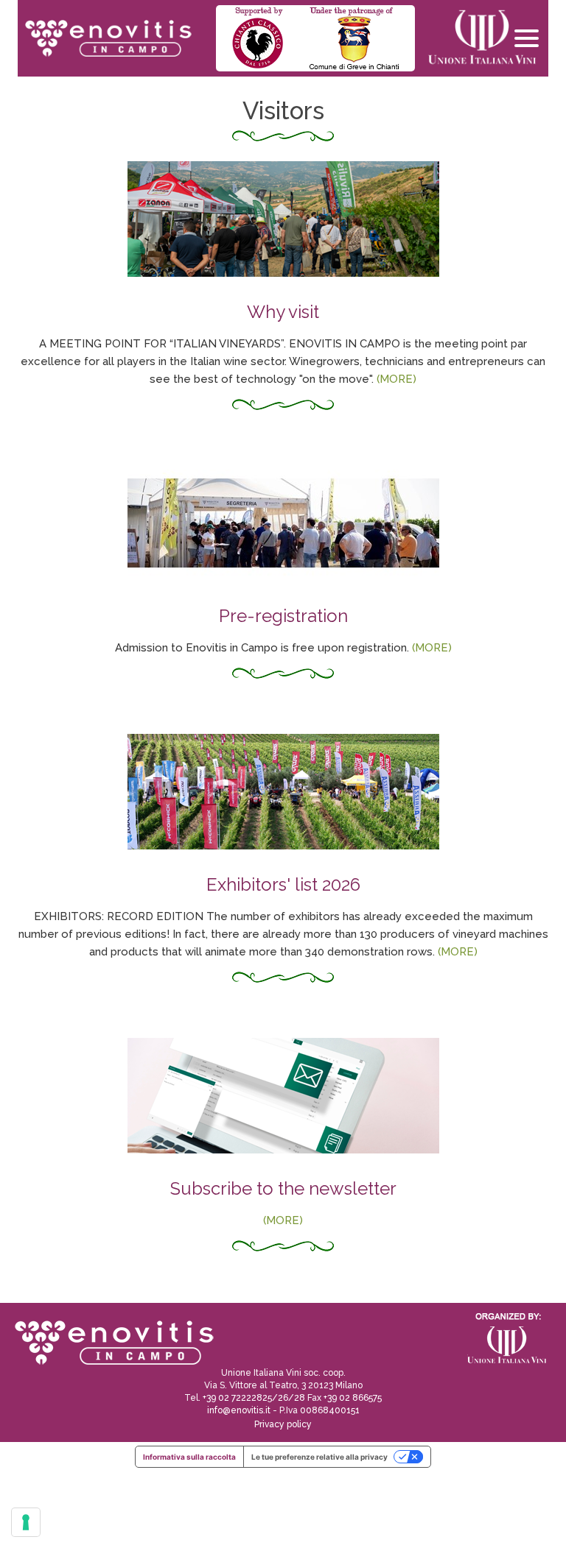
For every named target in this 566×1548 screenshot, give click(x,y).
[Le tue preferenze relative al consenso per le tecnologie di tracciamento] (26, 1522)
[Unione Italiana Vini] (476, 38)
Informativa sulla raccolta (189, 1456)
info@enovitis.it (238, 1410)
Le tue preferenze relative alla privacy (319, 1456)
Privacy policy (283, 1424)
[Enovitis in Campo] (112, 1342)
